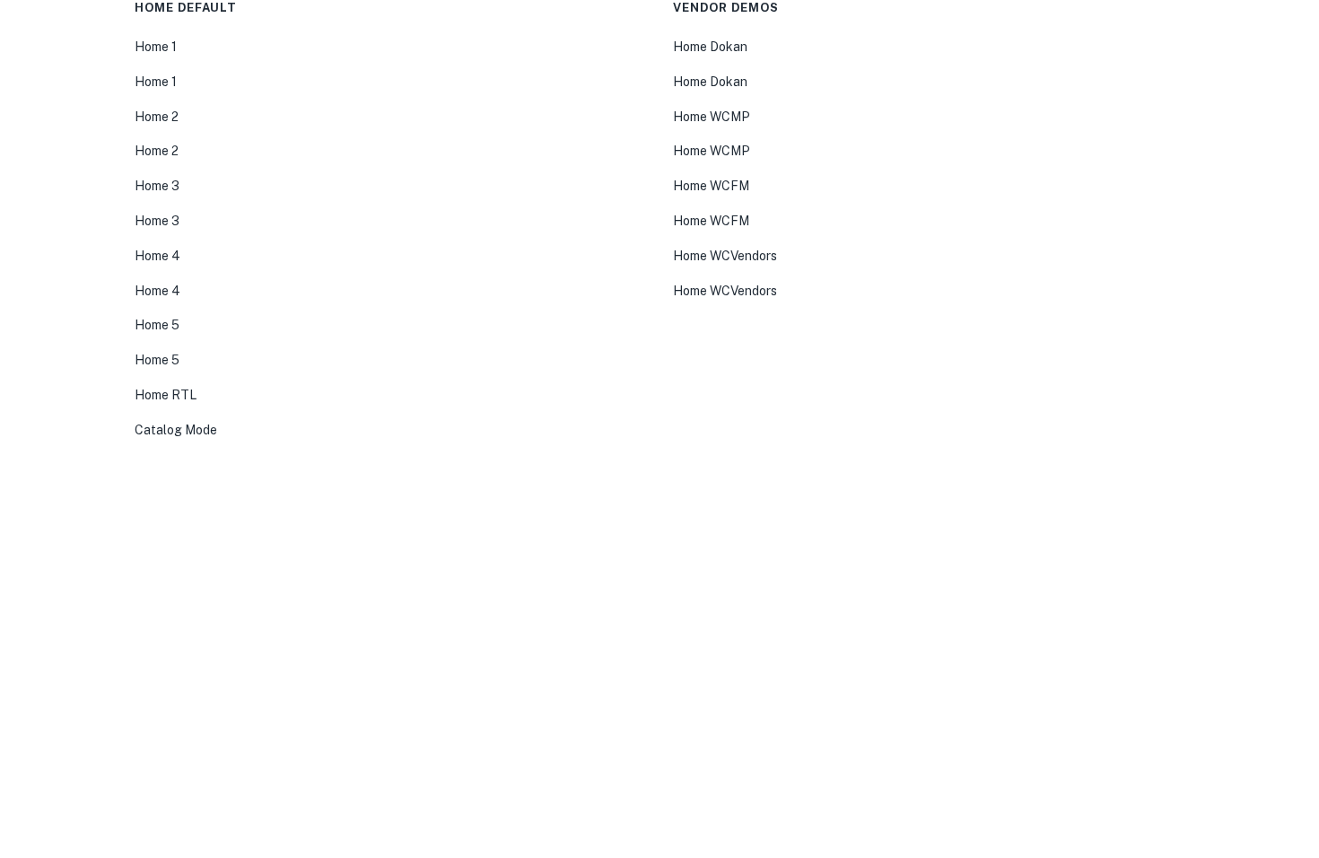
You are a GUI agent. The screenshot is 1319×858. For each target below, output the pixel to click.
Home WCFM (711, 186)
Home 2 (157, 116)
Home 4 (157, 256)
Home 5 (157, 325)
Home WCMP (711, 116)
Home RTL (166, 395)
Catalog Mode (176, 430)
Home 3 (157, 186)
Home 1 (156, 46)
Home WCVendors (725, 256)
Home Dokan (710, 46)
